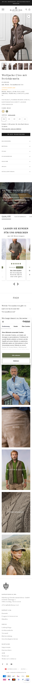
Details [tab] (16, 326)
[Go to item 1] (9, 66)
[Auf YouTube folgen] (11, 664)
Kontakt (5, 613)
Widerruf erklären (9, 659)
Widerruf (5, 656)
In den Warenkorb (16, 134)
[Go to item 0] (4, 66)
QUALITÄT (6, 217)
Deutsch (23, 669)
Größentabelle (11, 115)
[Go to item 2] (15, 66)
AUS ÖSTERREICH (20, 216)
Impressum (6, 647)
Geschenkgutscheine (10, 639)
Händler (5, 619)
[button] (14, 284)
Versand (5, 633)
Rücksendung (7, 636)
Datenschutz (7, 650)
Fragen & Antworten (10, 616)
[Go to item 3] (20, 66)
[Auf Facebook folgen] (2, 664)
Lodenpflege (7, 627)
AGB (3, 653)
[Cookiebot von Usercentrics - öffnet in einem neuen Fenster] (23, 322)
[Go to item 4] (26, 66)
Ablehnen (16, 361)
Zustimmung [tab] (6, 326)
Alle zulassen (16, 355)
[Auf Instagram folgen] (7, 664)
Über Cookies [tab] (26, 326)
